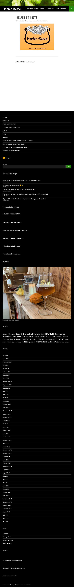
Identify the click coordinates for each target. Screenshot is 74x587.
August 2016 (6, 512)
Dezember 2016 (7, 499)
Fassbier (42, 336)
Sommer (14, 342)
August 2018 (6, 456)
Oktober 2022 (7, 414)
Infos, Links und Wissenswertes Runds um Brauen (18, 140)
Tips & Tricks (31, 342)
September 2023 (7, 385)
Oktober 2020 (7, 437)
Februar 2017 (7, 492)
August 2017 (6, 473)
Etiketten (36, 336)
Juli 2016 (5, 515)
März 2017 (6, 489)
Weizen (51, 342)
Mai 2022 (5, 424)
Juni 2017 (5, 479)
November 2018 (7, 450)
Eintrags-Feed (7, 537)
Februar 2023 (7, 404)
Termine (5, 137)
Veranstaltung (41, 342)
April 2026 (5, 358)
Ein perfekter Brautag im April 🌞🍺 (13, 185)
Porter (66, 339)
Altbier (13, 334)
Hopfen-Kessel (12, 9)
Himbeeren (17, 339)
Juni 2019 (5, 443)
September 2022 (7, 417)
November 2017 (7, 466)
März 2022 (6, 427)
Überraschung (65, 342)
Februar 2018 (7, 463)
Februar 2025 (7, 372)
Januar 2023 (6, 407)
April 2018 (5, 460)
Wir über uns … (62, 9)
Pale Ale (61, 339)
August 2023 (6, 388)
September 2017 (7, 469)
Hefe (4, 134)
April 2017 (5, 486)
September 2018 (7, 453)
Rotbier (9, 342)
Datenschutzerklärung (35, 9)
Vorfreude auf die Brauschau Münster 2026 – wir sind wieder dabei (22, 180)
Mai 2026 (5, 355)
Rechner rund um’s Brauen (11, 127)
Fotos (53, 336)
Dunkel (14, 336)
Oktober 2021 (7, 430)
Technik (24, 342)
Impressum (50, 9)
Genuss (6, 339)
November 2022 (7, 411)
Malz (55, 339)
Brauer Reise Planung (41, 21)
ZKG (59, 342)
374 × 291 (29, 21)
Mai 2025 (5, 365)
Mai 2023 (5, 398)
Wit (56, 342)
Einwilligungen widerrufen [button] (11, 151)
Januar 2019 (6, 446)
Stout (19, 342)
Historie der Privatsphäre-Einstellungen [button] (15, 147)
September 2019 (7, 440)
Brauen (49, 333)
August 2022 (6, 420)
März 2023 (6, 401)
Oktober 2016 (7, 505)
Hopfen (5, 130)
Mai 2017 (5, 482)
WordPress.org (7, 543)
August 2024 (6, 375)
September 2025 (7, 362)
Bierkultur (37, 334)
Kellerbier (41, 339)
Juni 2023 (5, 394)
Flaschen (48, 336)
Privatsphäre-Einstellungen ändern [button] (14, 144)
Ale (9, 334)
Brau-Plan (6, 120)
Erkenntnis (29, 336)
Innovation (33, 339)
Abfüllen (5, 334)
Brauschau (7, 336)
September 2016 (7, 508)
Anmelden (5, 533)
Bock (42, 334)
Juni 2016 (5, 518)
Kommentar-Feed (8, 540)
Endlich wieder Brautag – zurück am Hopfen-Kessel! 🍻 (18, 189)
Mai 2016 (5, 521)
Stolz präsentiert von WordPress (23, 584)
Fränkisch (58, 336)
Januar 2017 (6, 495)
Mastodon (5, 550)
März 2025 (6, 368)
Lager (50, 339)
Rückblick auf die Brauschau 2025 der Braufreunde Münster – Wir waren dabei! (25, 194)
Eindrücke (21, 336)
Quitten (5, 342)
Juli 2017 (5, 476)
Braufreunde (60, 334)
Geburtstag (65, 336)
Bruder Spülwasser (17, 238)
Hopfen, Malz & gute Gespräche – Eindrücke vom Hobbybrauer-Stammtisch (24, 199)
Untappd (5, 117)
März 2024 (6, 378)
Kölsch (46, 339)
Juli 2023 (5, 391)
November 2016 (7, 502)
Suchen (5, 164)
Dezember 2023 (7, 381)
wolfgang (6, 222)
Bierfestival (28, 334)
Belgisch (19, 334)
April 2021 (5, 433)
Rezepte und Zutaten (9, 124)
